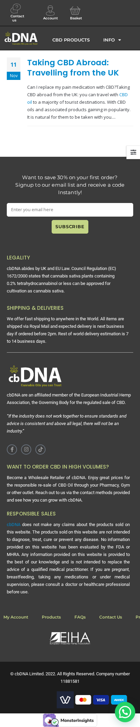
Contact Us (110, 617)
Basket (76, 18)
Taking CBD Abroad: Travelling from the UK (73, 67)
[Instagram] (26, 449)
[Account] (50, 10)
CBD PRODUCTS (71, 40)
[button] (125, 712)
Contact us (17, 18)
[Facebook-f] (12, 449)
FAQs (80, 617)
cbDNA (13, 524)
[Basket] (75, 10)
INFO (109, 40)
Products (51, 617)
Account (50, 18)
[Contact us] (16, 8)
